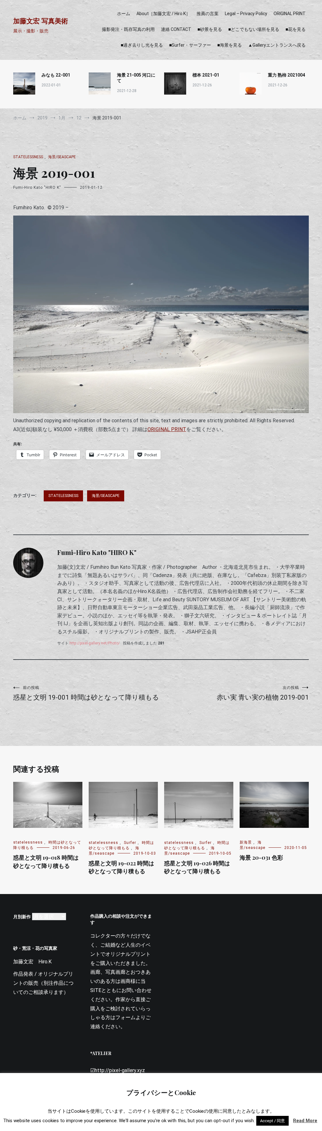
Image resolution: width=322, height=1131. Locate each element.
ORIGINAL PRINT (290, 13)
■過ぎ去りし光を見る (142, 45)
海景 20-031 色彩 (261, 857)
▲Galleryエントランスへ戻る (277, 45)
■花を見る (296, 29)
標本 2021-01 (205, 75)
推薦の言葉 (208, 13)
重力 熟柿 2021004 (286, 75)
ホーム (123, 13)
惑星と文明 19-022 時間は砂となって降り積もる (121, 867)
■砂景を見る (209, 29)
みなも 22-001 (56, 75)
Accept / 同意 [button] (272, 1120)
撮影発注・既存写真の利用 (128, 29)
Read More (305, 1120)
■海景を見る (229, 45)
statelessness (28, 157)
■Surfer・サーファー (190, 45)
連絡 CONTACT (176, 29)
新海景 (246, 842)
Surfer (130, 842)
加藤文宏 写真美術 (40, 21)
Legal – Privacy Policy (246, 13)
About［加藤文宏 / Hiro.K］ (163, 13)
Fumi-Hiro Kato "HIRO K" (37, 187)
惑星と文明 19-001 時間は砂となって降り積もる (86, 693)
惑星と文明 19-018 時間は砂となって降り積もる (46, 861)
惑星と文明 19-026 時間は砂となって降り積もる (197, 867)
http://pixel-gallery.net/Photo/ (94, 643)
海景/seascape (62, 157)
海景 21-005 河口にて (136, 77)
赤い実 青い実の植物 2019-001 (263, 693)
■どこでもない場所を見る (253, 29)
